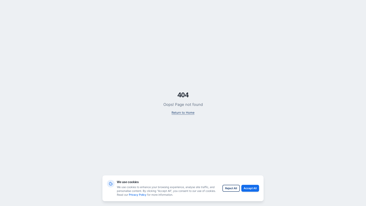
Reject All (231, 188)
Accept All (250, 188)
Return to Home (183, 112)
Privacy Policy (137, 194)
